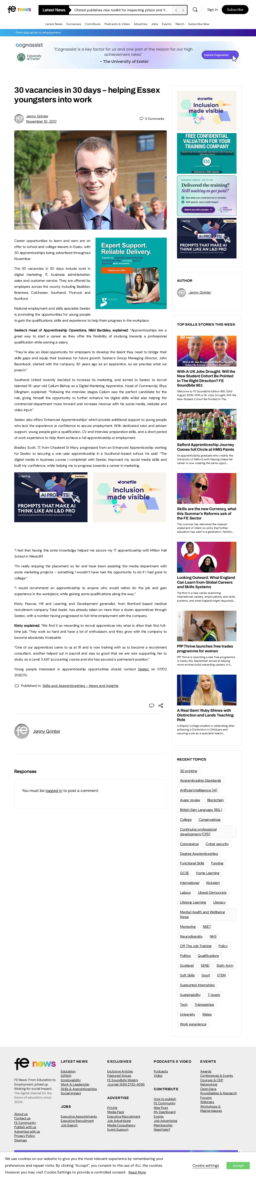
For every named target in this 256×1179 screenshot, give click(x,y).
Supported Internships (197, 985)
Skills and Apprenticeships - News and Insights (80, 685)
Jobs (154, 24)
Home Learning (208, 873)
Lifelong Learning (193, 902)
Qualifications (208, 955)
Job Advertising (119, 1121)
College (186, 819)
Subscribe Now (198, 24)
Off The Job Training (196, 946)
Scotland (187, 965)
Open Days (208, 1089)
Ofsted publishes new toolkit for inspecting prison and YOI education (123, 10)
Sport (206, 975)
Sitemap (20, 1140)
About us (21, 1114)
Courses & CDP (211, 1080)
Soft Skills (187, 975)
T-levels (214, 994)
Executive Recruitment (77, 1121)
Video (158, 1075)
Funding (217, 863)
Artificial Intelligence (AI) (198, 790)
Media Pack (115, 1112)
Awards (206, 1071)
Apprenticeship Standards (200, 780)
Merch (180, 24)
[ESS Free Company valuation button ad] (206, 153)
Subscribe (235, 9)
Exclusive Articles (120, 1071)
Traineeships (204, 1004)
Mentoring (188, 926)
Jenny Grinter (37, 116)
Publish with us (25, 1127)
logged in (54, 790)
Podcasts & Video (117, 24)
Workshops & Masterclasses (211, 1108)
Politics (185, 955)
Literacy (219, 902)
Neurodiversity (191, 936)
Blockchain (215, 800)
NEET (207, 926)
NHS (213, 936)
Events (167, 24)
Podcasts (161, 1071)
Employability (71, 1080)
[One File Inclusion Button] (129, 519)
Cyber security (217, 844)
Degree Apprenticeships (199, 853)
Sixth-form (224, 965)
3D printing (188, 771)
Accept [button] (238, 1165)
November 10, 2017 (41, 121)
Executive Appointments (79, 1116)
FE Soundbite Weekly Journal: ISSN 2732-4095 (126, 1082)
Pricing (112, 1108)
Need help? (162, 1129)
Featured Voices (119, 1075)
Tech (184, 1004)
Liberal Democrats (212, 892)
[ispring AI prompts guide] (51, 519)
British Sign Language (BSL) (201, 809)
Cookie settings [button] (205, 1165)
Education (68, 1071)
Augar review (190, 800)
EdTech (66, 1075)
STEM (221, 975)
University (187, 1014)
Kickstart (213, 882)
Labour (185, 892)
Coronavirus (189, 844)
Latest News (53, 24)
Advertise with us (27, 1131)
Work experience (193, 1024)
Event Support (117, 1129)
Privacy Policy (24, 1136)
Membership (163, 1125)
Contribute (92, 24)
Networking (208, 1084)
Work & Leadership (75, 1084)
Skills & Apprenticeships (79, 1089)
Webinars (207, 1102)
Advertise (140, 24)
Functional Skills (192, 863)
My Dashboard (165, 1112)
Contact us (22, 1118)
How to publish (165, 1099)
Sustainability (190, 994)
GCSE (184, 873)
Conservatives (209, 819)
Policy (223, 946)
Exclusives (73, 24)
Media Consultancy (121, 1125)
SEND (205, 965)
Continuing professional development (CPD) (198, 831)
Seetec (143, 669)
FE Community (25, 1123)
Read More (137, 1172)
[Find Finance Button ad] (206, 195)
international (189, 882)
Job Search (69, 1125)
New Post (161, 1108)
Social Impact (71, 1093)
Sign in (212, 9)
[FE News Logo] (19, 9)
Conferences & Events (216, 1075)
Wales (207, 1014)
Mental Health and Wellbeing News (202, 914)
